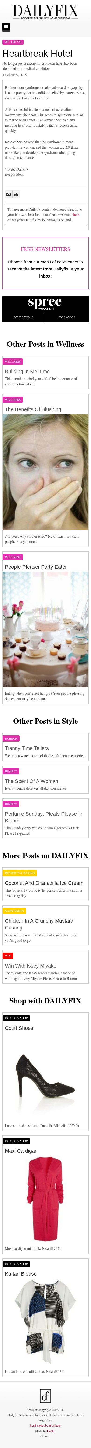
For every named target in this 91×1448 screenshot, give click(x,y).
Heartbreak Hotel (37, 53)
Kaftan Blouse (21, 1274)
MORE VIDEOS (66, 317)
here (76, 214)
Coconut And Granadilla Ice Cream (44, 883)
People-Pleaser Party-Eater (36, 567)
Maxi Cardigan (21, 1151)
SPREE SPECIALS (23, 317)
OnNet (51, 1431)
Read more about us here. (45, 1425)
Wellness (13, 42)
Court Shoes (19, 1028)
